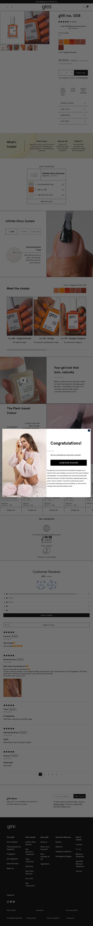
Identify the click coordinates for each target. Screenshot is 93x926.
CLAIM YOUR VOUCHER (68, 463)
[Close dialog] (89, 430)
